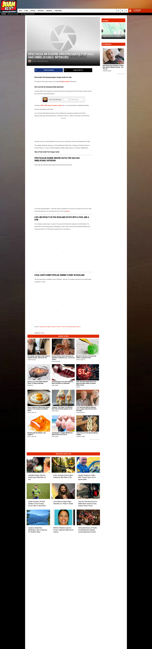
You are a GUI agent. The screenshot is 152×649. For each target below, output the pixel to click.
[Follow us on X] (126, 11)
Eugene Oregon (65, 81)
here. (68, 211)
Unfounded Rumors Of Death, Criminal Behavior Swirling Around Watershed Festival (87, 530)
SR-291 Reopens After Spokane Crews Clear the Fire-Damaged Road (103, 35)
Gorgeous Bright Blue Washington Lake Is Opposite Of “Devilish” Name (37, 530)
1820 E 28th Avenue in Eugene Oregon (51, 105)
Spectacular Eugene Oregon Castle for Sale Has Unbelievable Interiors (60, 326)
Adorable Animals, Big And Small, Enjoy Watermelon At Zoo (37, 477)
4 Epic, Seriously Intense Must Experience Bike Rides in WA (63, 476)
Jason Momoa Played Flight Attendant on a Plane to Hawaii (63, 503)
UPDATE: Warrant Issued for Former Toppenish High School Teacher (63, 530)
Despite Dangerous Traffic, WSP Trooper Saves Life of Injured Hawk (87, 477)
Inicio (20, 10)
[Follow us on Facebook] (122, 11)
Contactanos (58, 10)
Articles (43, 333)
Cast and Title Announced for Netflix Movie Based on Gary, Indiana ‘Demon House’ (87, 504)
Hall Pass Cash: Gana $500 (27, 14)
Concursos (49, 10)
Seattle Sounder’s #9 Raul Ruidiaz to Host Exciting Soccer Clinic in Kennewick (37, 504)
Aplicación (40, 10)
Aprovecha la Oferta (13, 14)
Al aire (26, 10)
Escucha (33, 10)
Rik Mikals (34, 61)
